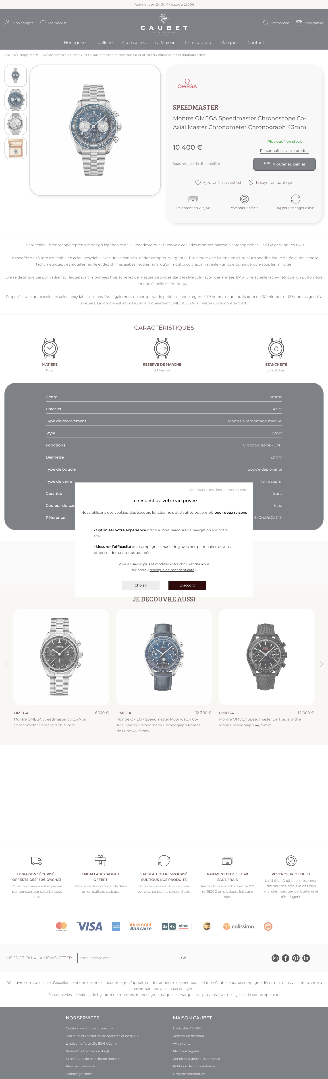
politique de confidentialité (172, 570)
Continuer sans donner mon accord (218, 490)
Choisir (141, 585)
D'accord (187, 585)
